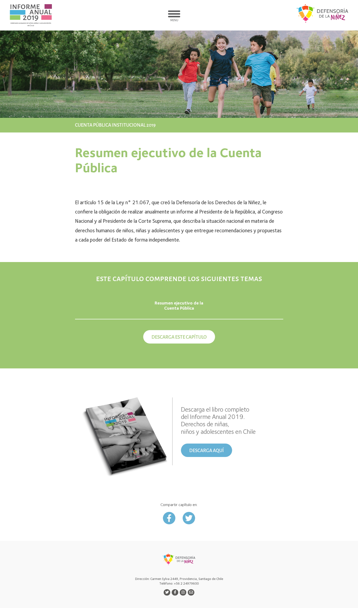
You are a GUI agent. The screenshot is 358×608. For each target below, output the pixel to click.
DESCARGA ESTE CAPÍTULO (179, 337)
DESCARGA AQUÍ (206, 450)
